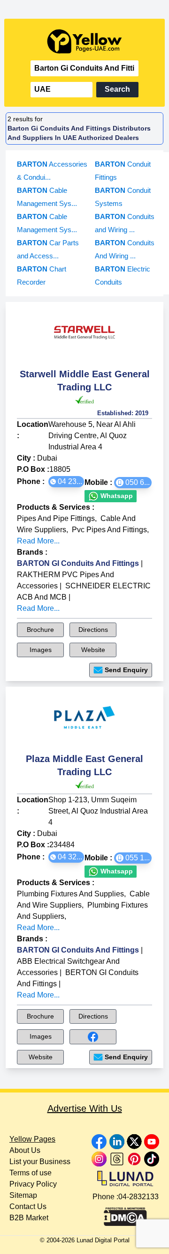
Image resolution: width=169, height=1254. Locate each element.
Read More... (38, 541)
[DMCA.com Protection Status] (125, 1214)
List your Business (39, 1162)
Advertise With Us (84, 1108)
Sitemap (23, 1195)
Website (93, 649)
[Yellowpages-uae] (84, 41)
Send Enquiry (126, 670)
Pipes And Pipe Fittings (56, 518)
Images (41, 649)
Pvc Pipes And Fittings (109, 530)
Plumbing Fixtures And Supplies (70, 894)
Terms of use (30, 1173)
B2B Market (28, 1218)
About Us (24, 1150)
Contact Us (27, 1206)
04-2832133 (138, 1197)
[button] (66, 481)
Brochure (40, 629)
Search (117, 89)
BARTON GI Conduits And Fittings (78, 563)
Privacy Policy (33, 1184)
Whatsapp (116, 495)
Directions (93, 629)
